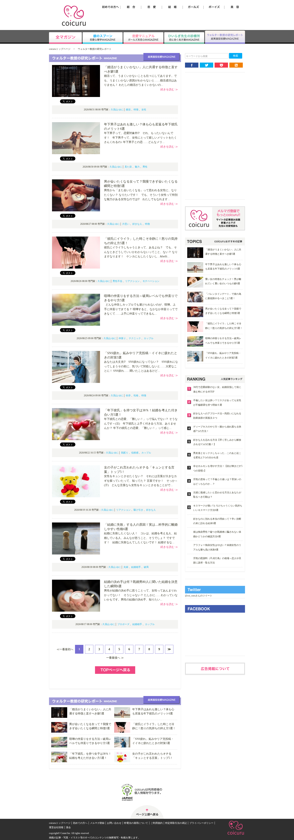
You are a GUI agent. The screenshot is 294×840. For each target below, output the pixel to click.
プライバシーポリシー (201, 823)
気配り (124, 452)
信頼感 (134, 452)
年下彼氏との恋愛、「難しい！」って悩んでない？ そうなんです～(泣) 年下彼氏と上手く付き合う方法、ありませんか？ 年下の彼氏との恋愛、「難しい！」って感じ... (141, 423)
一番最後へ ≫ (115, 657)
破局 (146, 567)
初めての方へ (80, 823)
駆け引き (138, 509)
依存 (128, 395)
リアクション (132, 281)
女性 (143, 109)
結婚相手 (136, 567)
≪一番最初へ (65, 649)
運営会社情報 (56, 827)
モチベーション (151, 281)
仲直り (122, 338)
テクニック (135, 338)
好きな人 (137, 224)
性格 (136, 395)
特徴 (136, 109)
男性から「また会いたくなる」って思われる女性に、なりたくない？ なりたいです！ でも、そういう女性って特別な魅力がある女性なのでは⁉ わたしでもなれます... (141, 195)
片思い (125, 224)
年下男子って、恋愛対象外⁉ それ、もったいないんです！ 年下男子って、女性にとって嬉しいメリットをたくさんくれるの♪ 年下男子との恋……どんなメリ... (140, 138)
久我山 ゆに (117, 109)
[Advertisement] (215, 139)
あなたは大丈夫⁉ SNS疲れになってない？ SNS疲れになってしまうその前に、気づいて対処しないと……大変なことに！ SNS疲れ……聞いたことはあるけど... (141, 366)
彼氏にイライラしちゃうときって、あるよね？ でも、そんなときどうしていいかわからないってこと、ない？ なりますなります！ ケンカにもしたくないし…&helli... (141, 252)
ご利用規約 (157, 823)
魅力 (137, 166)
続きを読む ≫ (169, 89)
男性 (145, 166)
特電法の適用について (136, 823)
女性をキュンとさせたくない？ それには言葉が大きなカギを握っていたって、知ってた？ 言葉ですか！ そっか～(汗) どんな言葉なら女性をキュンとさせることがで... (141, 481)
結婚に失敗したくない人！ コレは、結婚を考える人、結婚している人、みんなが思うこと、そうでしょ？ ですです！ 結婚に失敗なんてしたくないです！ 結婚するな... (140, 538)
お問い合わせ (114, 823)
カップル (148, 338)
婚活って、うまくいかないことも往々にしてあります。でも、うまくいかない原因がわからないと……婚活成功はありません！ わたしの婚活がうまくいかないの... (140, 80)
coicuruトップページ (59, 49)
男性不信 (117, 281)
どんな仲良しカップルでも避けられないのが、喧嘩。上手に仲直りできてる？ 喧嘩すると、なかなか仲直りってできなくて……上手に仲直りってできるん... (141, 309)
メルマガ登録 (97, 823)
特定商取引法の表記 (176, 823)
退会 (68, 827)
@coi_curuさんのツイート (198, 595)
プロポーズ (123, 624)
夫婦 (125, 567)
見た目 (128, 166)
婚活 (128, 109)
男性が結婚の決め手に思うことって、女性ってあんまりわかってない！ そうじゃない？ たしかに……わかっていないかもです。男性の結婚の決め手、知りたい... (141, 595)
